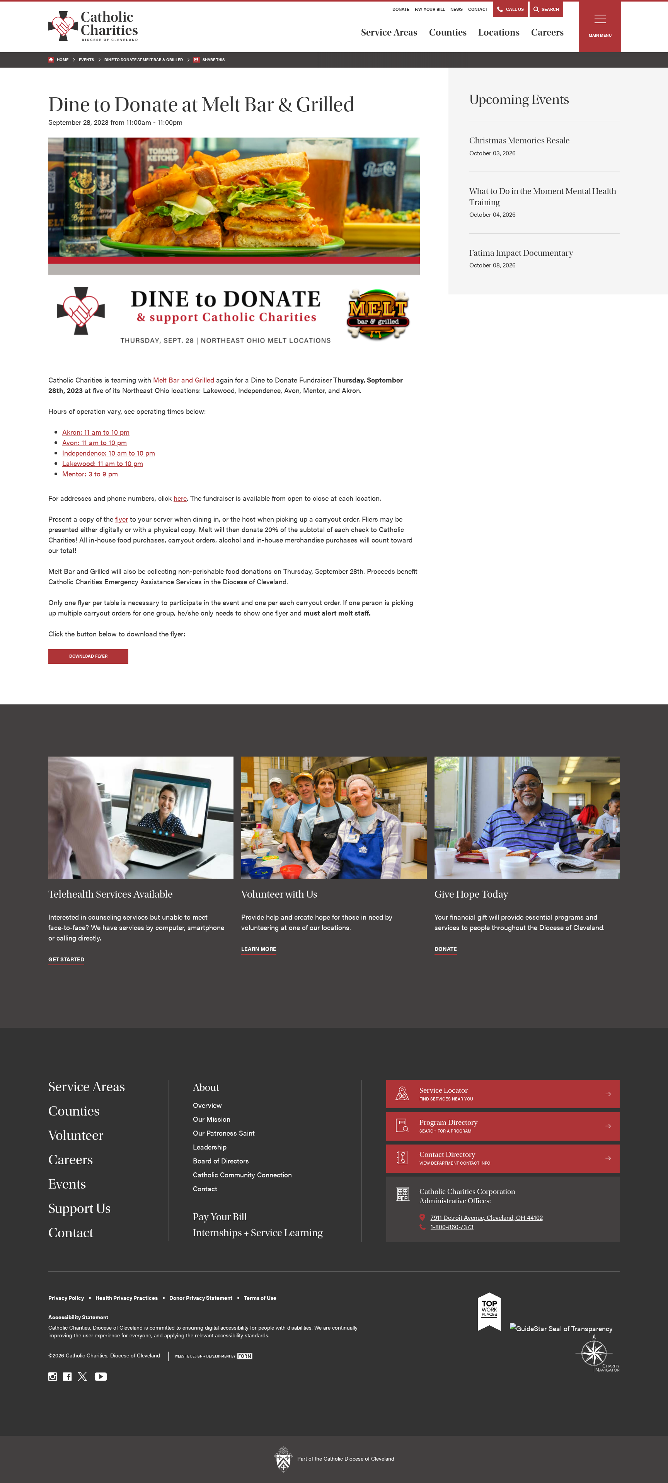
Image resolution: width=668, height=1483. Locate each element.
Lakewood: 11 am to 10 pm (102, 463)
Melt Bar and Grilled (183, 379)
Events (86, 59)
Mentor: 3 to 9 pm (90, 473)
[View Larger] (234, 359)
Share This (214, 59)
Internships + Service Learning (257, 1233)
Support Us (79, 1208)
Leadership (210, 1146)
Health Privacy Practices (126, 1297)
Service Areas (389, 32)
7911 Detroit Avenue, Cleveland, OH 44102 (487, 1217)
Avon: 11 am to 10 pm (94, 442)
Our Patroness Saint (224, 1133)
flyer (121, 519)
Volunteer (76, 1135)
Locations (499, 32)
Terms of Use (260, 1297)
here (180, 498)
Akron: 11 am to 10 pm (96, 432)
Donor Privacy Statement (200, 1297)
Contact (478, 9)
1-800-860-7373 (452, 1226)
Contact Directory (454, 1158)
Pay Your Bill (430, 9)
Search (549, 9)
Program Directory (448, 1126)
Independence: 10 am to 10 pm (108, 452)
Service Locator (446, 1094)
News (456, 9)
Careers (547, 32)
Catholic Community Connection (242, 1174)
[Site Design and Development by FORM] (213, 1356)
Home (62, 59)
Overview (207, 1105)
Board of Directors (221, 1160)
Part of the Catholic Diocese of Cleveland (345, 1458)
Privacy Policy (66, 1297)
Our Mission (211, 1119)
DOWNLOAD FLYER (88, 656)
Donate (400, 9)
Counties (448, 32)
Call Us (514, 9)
